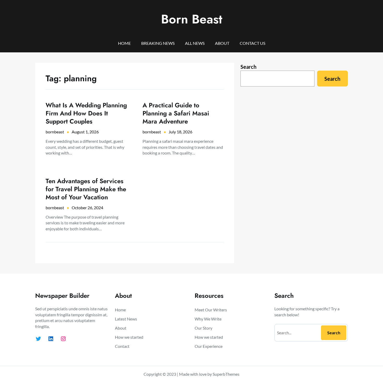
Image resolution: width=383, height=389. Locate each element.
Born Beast (191, 19)
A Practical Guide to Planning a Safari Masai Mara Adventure (176, 113)
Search (248, 67)
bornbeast (55, 131)
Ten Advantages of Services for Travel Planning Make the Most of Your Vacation (86, 189)
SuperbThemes (226, 374)
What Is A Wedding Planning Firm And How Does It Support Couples (86, 113)
